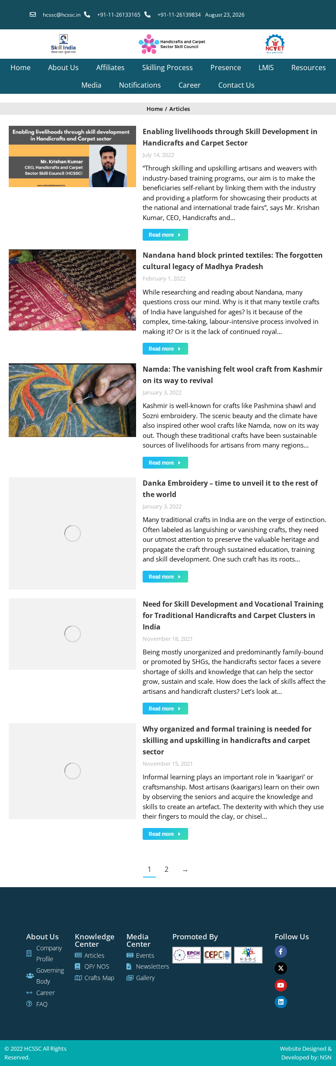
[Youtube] (281, 985)
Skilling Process (167, 67)
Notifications (140, 85)
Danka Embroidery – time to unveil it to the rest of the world (230, 488)
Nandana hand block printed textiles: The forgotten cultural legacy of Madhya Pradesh (233, 260)
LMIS (266, 67)
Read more (161, 235)
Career (189, 85)
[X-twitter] (281, 968)
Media (91, 85)
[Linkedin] (281, 1002)
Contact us (236, 85)
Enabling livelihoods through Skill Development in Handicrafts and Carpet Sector (230, 137)
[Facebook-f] (281, 951)
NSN (326, 1057)
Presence (225, 67)
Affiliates (110, 67)
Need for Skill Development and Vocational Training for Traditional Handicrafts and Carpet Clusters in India (233, 615)
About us (63, 67)
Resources (308, 67)
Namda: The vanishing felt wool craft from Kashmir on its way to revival (232, 374)
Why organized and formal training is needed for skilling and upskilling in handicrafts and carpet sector (227, 740)
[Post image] (72, 156)
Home (20, 67)
